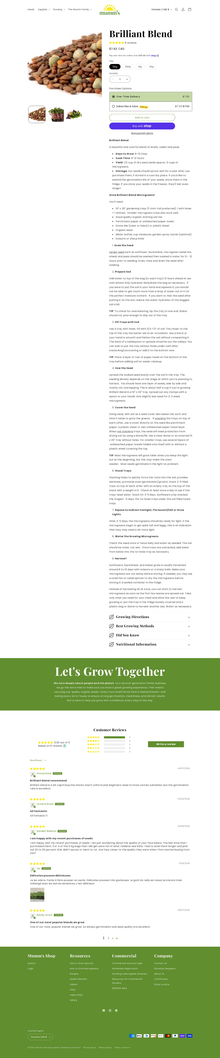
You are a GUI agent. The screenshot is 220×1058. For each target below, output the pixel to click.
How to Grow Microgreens (84, 968)
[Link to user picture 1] (37, 895)
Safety (73, 1000)
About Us (159, 973)
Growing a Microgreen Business (129, 973)
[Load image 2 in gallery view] (55, 114)
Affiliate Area (119, 988)
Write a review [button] (166, 744)
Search (32, 963)
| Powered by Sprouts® (70, 1047)
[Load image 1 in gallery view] (36, 114)
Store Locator (162, 984)
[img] (37, 768)
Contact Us (160, 963)
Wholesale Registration (125, 968)
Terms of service (122, 1047)
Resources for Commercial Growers (127, 981)
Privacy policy (89, 1047)
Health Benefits (78, 979)
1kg (141, 67)
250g (129, 67)
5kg (153, 67)
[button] (43, 9)
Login (31, 968)
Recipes (74, 973)
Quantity (113, 73)
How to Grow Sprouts (81, 963)
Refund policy (105, 1047)
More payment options (142, 133)
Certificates (161, 979)
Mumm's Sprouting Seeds (47, 1047)
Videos (73, 984)
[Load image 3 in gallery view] (73, 114)
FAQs (72, 989)
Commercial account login (127, 963)
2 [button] (108, 938)
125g (114, 66)
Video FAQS (76, 994)
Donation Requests (165, 968)
